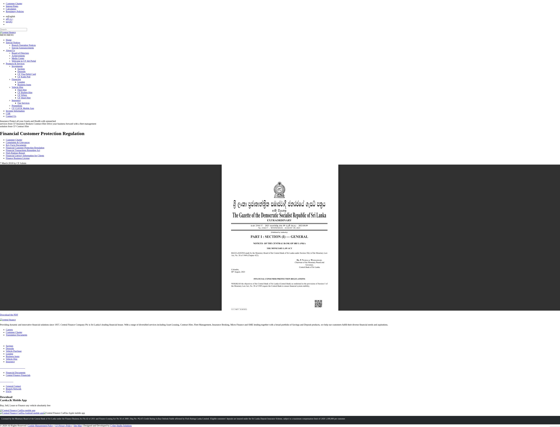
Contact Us (11, 116)
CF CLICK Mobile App (23, 108)
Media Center (18, 58)
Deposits (22, 71)
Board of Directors (20, 53)
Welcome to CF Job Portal (24, 61)
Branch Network (13, 389)
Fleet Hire (22, 90)
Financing (16, 79)
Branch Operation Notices (24, 45)
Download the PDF (9, 315)
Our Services (23, 103)
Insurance (16, 100)
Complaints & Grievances (18, 142)
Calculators (11, 9)
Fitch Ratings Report (15, 153)
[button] (7, 35)
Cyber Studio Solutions (121, 425)
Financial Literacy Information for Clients (25, 155)
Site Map (78, 425)
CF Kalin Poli (24, 76)
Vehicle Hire (17, 87)
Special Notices (13, 42)
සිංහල (9, 19)
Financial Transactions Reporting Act (23, 150)
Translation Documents (16, 335)
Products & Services (15, 63)
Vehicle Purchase (14, 351)
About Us (10, 50)
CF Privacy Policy (63, 425)
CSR (8, 113)
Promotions (17, 105)
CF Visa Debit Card (27, 74)
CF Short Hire (24, 98)
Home (9, 40)
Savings (21, 69)
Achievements (18, 55)
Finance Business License (18, 158)
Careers (9, 329)
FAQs (8, 391)
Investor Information (15, 111)
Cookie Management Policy (40, 425)
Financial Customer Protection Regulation (25, 147)
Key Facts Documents (16, 145)
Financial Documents (15, 372)
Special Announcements (23, 48)
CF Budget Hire (25, 92)
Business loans (24, 84)
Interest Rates (12, 6)
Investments (17, 66)
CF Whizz (22, 95)
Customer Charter (14, 3)
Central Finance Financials (18, 375)
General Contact (13, 386)
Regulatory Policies (15, 11)
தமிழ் (9, 21)
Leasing (21, 82)
